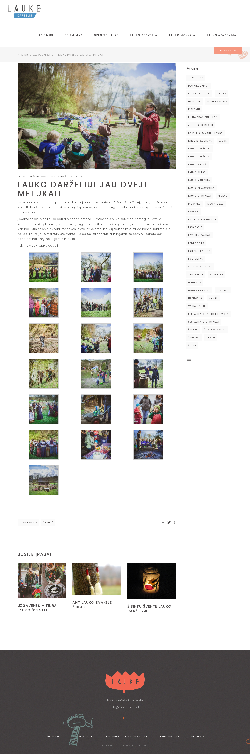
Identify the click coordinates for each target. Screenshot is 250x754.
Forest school (199, 93)
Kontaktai (52, 736)
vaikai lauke (197, 306)
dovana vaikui (198, 85)
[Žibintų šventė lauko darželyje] (151, 581)
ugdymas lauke (199, 290)
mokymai (194, 203)
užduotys (195, 298)
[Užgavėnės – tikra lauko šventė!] (42, 581)
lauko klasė (197, 172)
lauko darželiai (199, 148)
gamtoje (194, 101)
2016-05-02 (74, 176)
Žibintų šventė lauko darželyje (149, 608)
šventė (48, 522)
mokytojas (215, 203)
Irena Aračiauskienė (202, 117)
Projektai (198, 736)
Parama (193, 211)
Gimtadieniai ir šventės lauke (126, 736)
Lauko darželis (43, 54)
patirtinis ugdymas (202, 219)
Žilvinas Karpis (215, 329)
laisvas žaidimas (200, 140)
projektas (195, 258)
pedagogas (196, 243)
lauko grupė (197, 164)
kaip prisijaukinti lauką (205, 132)
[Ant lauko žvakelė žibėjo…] (96, 579)
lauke (223, 140)
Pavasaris (195, 227)
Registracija (169, 736)
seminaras (195, 274)
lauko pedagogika (201, 187)
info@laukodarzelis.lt (125, 707)
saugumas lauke (200, 266)
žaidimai (194, 337)
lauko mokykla (199, 180)
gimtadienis (28, 522)
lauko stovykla (199, 195)
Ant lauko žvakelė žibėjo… (92, 604)
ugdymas (194, 282)
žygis (192, 345)
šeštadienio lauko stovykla (208, 314)
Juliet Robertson (200, 125)
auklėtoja (195, 77)
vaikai (213, 298)
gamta (221, 93)
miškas (223, 195)
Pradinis (23, 54)
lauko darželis (199, 156)
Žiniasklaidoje (82, 736)
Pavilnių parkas (199, 235)
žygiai (210, 337)
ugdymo (223, 290)
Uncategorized (52, 176)
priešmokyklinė (199, 251)
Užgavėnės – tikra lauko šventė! (37, 607)
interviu (194, 109)
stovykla (216, 274)
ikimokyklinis (217, 101)
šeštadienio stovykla (203, 321)
